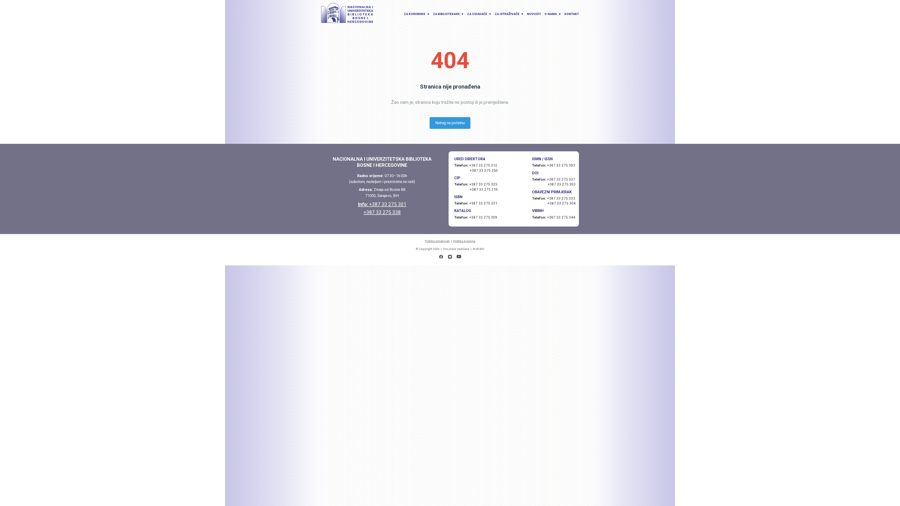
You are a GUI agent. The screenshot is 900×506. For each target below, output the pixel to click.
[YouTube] (459, 257)
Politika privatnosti (437, 241)
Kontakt (571, 14)
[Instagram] (450, 257)
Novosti (534, 14)
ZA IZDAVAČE (479, 14)
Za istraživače (509, 14)
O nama (552, 14)
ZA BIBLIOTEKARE (448, 14)
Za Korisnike (416, 14)
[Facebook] (441, 257)
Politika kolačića (464, 241)
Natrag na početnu (450, 123)
